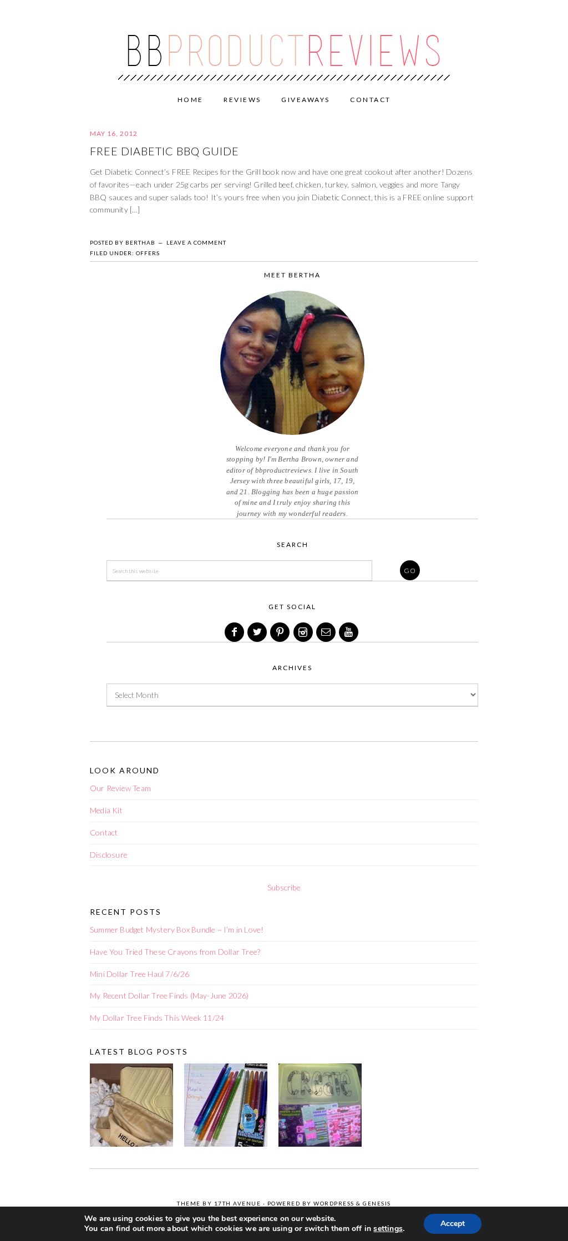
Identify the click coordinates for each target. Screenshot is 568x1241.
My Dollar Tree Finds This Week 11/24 (157, 1017)
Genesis (377, 1203)
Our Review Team (120, 788)
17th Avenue (237, 1203)
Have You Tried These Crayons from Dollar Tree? (175, 951)
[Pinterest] (280, 632)
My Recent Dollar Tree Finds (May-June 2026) (169, 995)
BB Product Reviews (284, 42)
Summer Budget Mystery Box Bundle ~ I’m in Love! (176, 929)
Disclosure (109, 854)
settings (388, 1229)
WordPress (333, 1203)
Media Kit (106, 810)
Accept (452, 1223)
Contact (104, 832)
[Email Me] (326, 632)
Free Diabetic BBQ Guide (164, 151)
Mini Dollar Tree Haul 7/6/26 (140, 974)
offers (148, 253)
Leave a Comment (196, 242)
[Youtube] (349, 632)
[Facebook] (235, 632)
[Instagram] (304, 632)
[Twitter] (257, 632)
